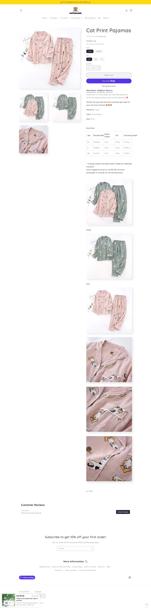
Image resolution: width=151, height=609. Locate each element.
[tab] (91, 90)
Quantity (89, 64)
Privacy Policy (77, 567)
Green (99, 51)
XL (89, 59)
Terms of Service (90, 567)
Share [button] (91, 491)
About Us (101, 567)
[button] (21, 10)
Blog (108, 567)
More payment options (109, 86)
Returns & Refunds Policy (61, 567)
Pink (89, 51)
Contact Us (59, 570)
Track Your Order (71, 570)
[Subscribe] (91, 548)
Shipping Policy (44, 567)
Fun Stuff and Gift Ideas (87, 570)
